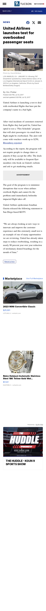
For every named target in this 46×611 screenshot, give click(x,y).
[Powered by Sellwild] (39, 425)
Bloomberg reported (12, 142)
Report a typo (9, 262)
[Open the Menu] (4, 4)
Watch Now (38, 4)
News (6, 22)
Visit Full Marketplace (34, 278)
